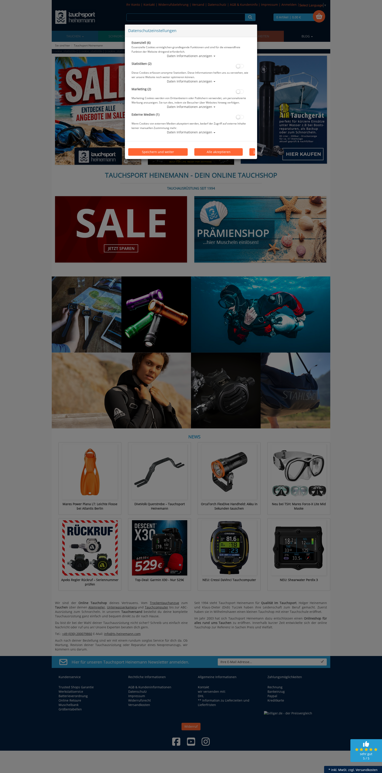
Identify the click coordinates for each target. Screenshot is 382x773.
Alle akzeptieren (219, 152)
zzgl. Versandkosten (363, 770)
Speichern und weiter (158, 152)
